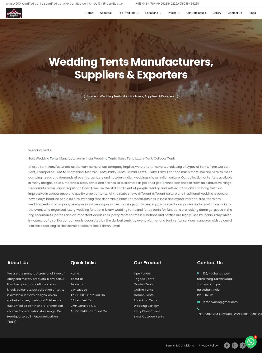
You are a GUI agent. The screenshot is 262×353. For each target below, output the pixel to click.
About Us (106, 13)
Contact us (79, 290)
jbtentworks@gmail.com (220, 302)
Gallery (217, 13)
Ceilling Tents (143, 290)
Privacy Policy (208, 345)
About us (77, 279)
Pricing (172, 13)
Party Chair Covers (147, 311)
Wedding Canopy (146, 306)
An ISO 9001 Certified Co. (88, 295)
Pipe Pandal (142, 273)
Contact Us (235, 13)
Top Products (126, 13)
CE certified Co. (82, 300)
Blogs (252, 13)
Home (89, 13)
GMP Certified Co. (83, 306)
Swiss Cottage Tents (149, 316)
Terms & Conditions (180, 345)
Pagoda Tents (144, 279)
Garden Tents (144, 284)
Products (77, 284)
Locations (151, 13)
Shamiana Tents (145, 300)
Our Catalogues (196, 13)
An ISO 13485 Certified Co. (89, 311)
